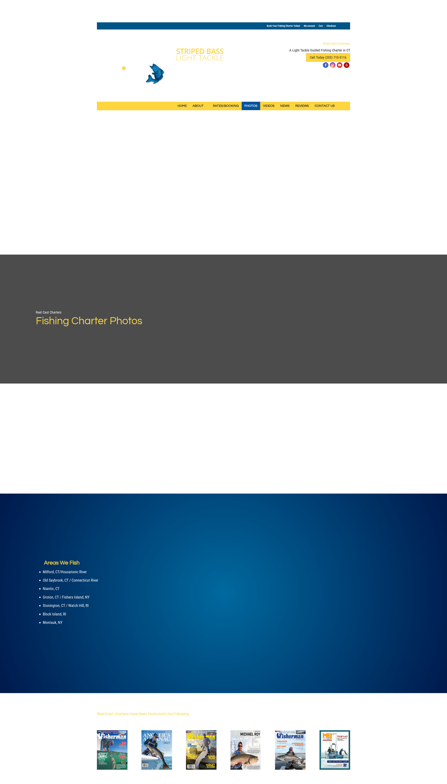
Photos (250, 105)
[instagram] (332, 65)
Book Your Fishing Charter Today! (283, 25)
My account (309, 25)
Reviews (302, 105)
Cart (321, 25)
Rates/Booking (226, 105)
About (198, 105)
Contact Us (325, 105)
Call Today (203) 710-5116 (328, 57)
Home (182, 105)
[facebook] (325, 65)
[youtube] (339, 65)
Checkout (331, 25)
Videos (268, 105)
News (285, 105)
